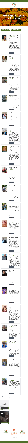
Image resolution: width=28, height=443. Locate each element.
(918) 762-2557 (7, 435)
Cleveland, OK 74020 (22, 435)
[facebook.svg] (11, 437)
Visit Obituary (11, 52)
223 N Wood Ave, (14, 433)
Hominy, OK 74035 (14, 434)
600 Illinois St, (6, 433)
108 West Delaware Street (22, 434)
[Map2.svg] (15, 437)
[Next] (23, 397)
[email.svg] (13, 437)
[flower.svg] (16, 437)
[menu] (26, 5)
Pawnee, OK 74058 (5, 434)
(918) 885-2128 (15, 435)
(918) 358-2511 (23, 436)
